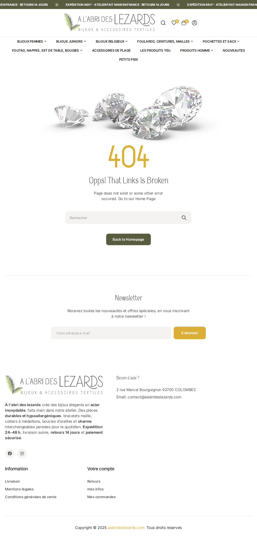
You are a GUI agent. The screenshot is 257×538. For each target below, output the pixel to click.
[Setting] (194, 23)
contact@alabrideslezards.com (154, 397)
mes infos (95, 489)
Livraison (12, 481)
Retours (94, 481)
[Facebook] (10, 453)
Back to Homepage (128, 239)
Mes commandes (101, 497)
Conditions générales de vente (31, 497)
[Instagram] (22, 453)
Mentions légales (19, 489)
